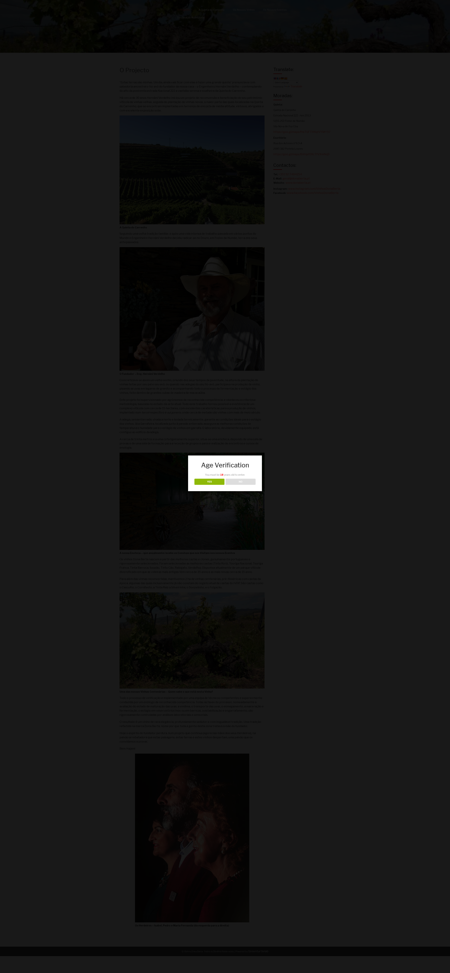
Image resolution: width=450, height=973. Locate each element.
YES (209, 481)
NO (240, 481)
